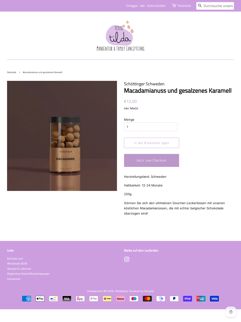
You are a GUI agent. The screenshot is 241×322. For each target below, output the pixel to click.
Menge (129, 119)
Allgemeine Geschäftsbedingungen (28, 273)
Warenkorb (184, 6)
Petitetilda (121, 291)
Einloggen (132, 6)
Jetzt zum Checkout (151, 160)
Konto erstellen (156, 6)
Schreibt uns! (15, 258)
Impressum (14, 279)
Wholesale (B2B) (17, 263)
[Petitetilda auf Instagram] (126, 260)
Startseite (11, 72)
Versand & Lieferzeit (19, 268)
